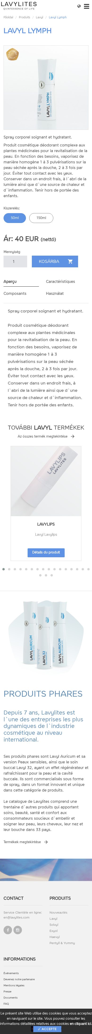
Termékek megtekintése (22, 842)
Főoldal (8, 17)
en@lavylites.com (16, 917)
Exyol (54, 931)
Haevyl (55, 937)
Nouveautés (58, 912)
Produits (24, 17)
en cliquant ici (80, 1024)
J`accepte (47, 1029)
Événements (11, 973)
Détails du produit (46, 552)
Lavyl (39, 17)
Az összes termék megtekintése (42, 436)
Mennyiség (12, 252)
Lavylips (46, 524)
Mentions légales (14, 985)
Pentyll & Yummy (62, 943)
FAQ (6, 1003)
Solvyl (54, 924)
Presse (7, 991)
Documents (10, 997)
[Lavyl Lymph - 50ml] (46, 88)
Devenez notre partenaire (19, 979)
